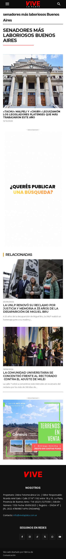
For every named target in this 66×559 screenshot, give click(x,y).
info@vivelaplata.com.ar (25, 515)
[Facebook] (22, 537)
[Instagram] (30, 537)
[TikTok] (37, 537)
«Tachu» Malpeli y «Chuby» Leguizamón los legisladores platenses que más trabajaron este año (31, 114)
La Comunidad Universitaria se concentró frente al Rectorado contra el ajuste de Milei (30, 376)
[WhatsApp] (52, 537)
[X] (45, 537)
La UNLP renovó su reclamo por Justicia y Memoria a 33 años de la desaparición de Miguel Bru (30, 308)
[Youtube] (60, 537)
